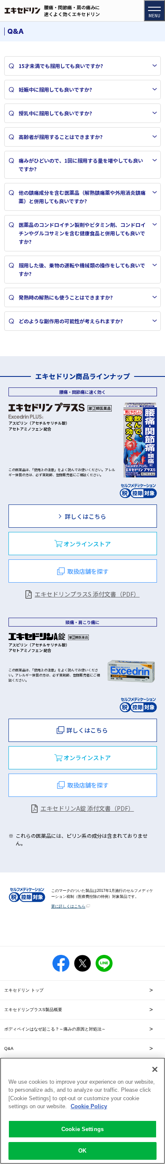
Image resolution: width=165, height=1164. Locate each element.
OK (82, 1151)
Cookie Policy (89, 1106)
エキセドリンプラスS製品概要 (33, 1009)
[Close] (155, 1069)
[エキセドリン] (22, 11)
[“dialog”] (82, 543)
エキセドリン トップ (24, 990)
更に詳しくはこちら (68, 906)
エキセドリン (22, 11)
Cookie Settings (82, 1129)
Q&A (9, 1048)
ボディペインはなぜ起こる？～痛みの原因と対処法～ (55, 1029)
